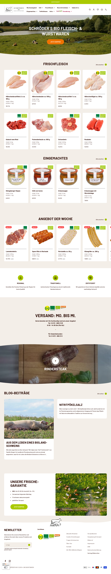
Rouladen (87, 139)
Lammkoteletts (11, 251)
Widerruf (90, 540)
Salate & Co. (75, 8)
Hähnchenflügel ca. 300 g (93, 96)
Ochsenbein (62, 139)
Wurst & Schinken (62, 8)
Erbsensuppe (62, 191)
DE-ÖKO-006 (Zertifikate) (74, 550)
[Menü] (9, 563)
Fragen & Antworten (72, 540)
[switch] (6, 567)
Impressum (90, 543)
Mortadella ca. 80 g (64, 251)
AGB (88, 546)
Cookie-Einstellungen (73, 537)
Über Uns (69, 543)
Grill (40, 8)
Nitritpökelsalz (70, 404)
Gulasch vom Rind (12, 139)
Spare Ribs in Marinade (40, 251)
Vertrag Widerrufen (93, 553)
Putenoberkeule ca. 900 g (41, 139)
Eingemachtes (31, 11)
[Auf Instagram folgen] (10, 561)
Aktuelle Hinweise (71, 533)
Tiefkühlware (43, 11)
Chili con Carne (37, 191)
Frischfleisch (49, 8)
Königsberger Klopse (13, 191)
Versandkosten (92, 533)
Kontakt (68, 546)
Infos (51, 11)
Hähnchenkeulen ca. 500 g (41, 96)
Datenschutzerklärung (94, 550)
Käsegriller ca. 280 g (91, 251)
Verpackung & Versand (94, 537)
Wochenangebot (32, 8)
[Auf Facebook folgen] (5, 561)
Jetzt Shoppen (55, 42)
